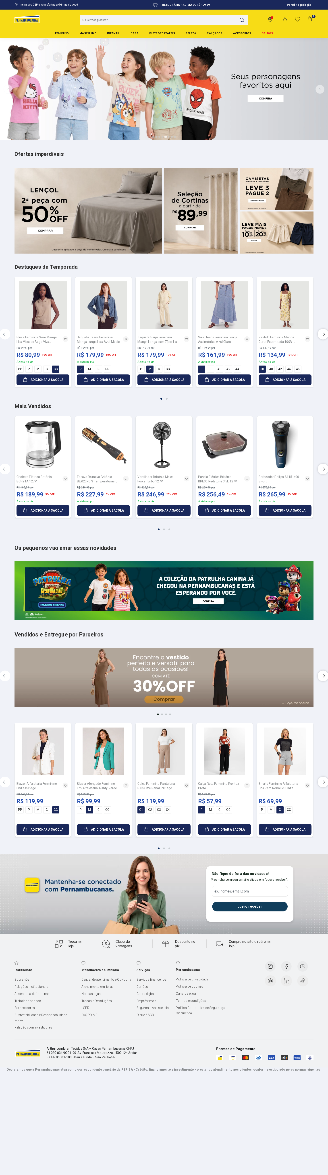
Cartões (142, 986)
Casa (135, 33)
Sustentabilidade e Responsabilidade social (41, 1017)
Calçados (214, 33)
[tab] (153, 137)
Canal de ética (186, 993)
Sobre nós (22, 979)
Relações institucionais (31, 986)
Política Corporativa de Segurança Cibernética (200, 1010)
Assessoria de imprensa (32, 994)
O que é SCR (145, 1015)
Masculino (87, 33)
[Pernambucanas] (27, 18)
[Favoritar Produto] (65, 339)
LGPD (85, 1008)
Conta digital (145, 994)
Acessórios (242, 33)
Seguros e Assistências (154, 1008)
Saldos (267, 33)
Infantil (113, 33)
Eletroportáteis (162, 33)
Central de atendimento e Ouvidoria (106, 979)
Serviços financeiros (151, 979)
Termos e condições (191, 1000)
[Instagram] (270, 966)
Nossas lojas (91, 994)
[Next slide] (320, 89)
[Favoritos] (298, 19)
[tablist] (164, 396)
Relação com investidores (33, 1027)
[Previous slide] (8, 89)
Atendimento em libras (97, 986)
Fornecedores (25, 1008)
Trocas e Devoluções (96, 1001)
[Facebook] (286, 966)
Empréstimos (146, 1001)
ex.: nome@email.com (231, 891)
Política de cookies (189, 986)
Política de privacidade (192, 979)
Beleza (191, 33)
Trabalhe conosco (28, 1001)
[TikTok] (302, 980)
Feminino (62, 33)
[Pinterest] (270, 980)
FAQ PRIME (89, 1015)
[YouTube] (302, 966)
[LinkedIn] (286, 980)
